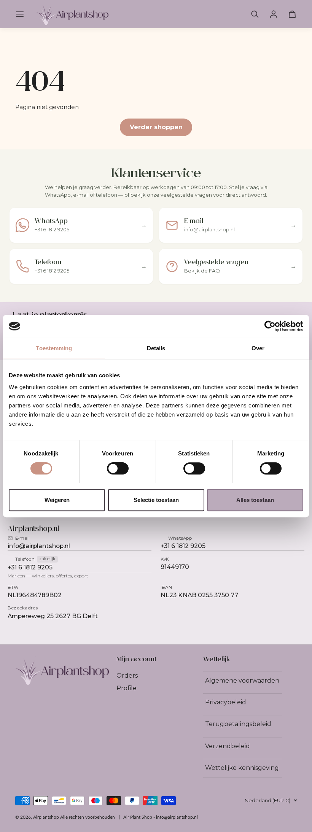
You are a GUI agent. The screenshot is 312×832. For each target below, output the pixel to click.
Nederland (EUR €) (267, 800)
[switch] (118, 468)
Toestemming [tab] (54, 348)
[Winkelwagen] (292, 14)
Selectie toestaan (156, 500)
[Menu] (21, 14)
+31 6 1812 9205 (183, 546)
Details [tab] (156, 348)
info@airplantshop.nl (39, 546)
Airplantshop (46, 817)
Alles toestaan (255, 500)
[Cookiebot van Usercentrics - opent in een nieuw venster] (270, 326)
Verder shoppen (156, 127)
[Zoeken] (254, 14)
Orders (127, 675)
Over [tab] (258, 348)
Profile (126, 688)
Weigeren (57, 500)
